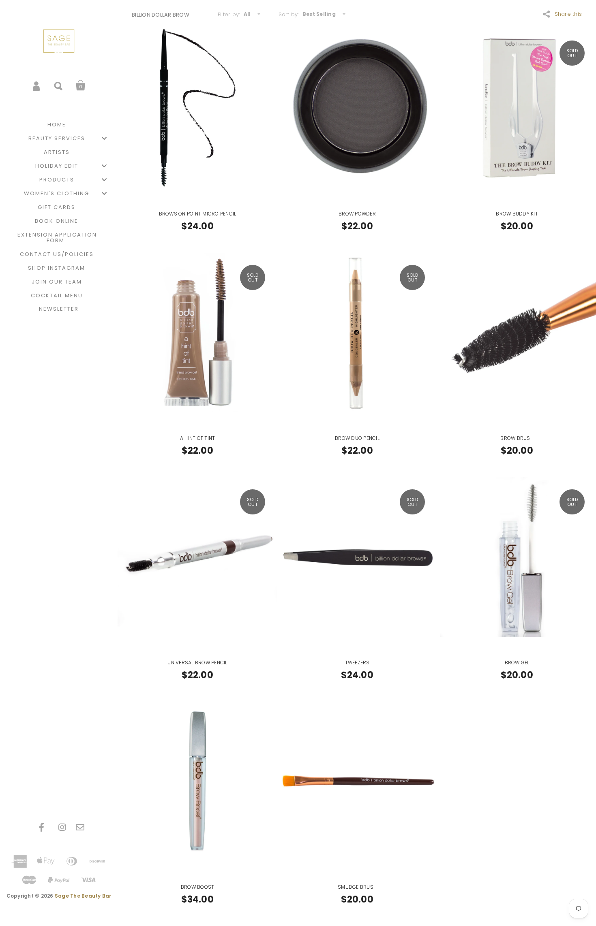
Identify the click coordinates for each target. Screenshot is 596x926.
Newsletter (59, 309)
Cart (80, 85)
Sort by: (289, 14)
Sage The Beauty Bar (83, 895)
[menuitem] (59, 125)
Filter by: (229, 14)
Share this (568, 14)
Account (37, 85)
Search (58, 85)
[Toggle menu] (104, 138)
